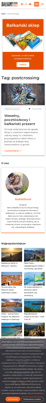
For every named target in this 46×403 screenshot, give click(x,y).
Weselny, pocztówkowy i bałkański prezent (19, 120)
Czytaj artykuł (11, 151)
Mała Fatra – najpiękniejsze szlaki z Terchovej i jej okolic (34, 266)
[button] (36, 4)
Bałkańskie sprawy (12, 109)
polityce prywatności (35, 393)
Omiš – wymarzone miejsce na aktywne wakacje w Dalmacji (10, 316)
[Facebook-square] (22, 4)
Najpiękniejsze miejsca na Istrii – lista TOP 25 (34, 316)
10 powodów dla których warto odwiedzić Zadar (9, 290)
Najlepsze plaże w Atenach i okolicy (9, 264)
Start (3, 14)
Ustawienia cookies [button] (32, 399)
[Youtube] (30, 4)
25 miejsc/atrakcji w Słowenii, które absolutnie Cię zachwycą (33, 291)
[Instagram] (26, 4)
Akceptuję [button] (12, 399)
